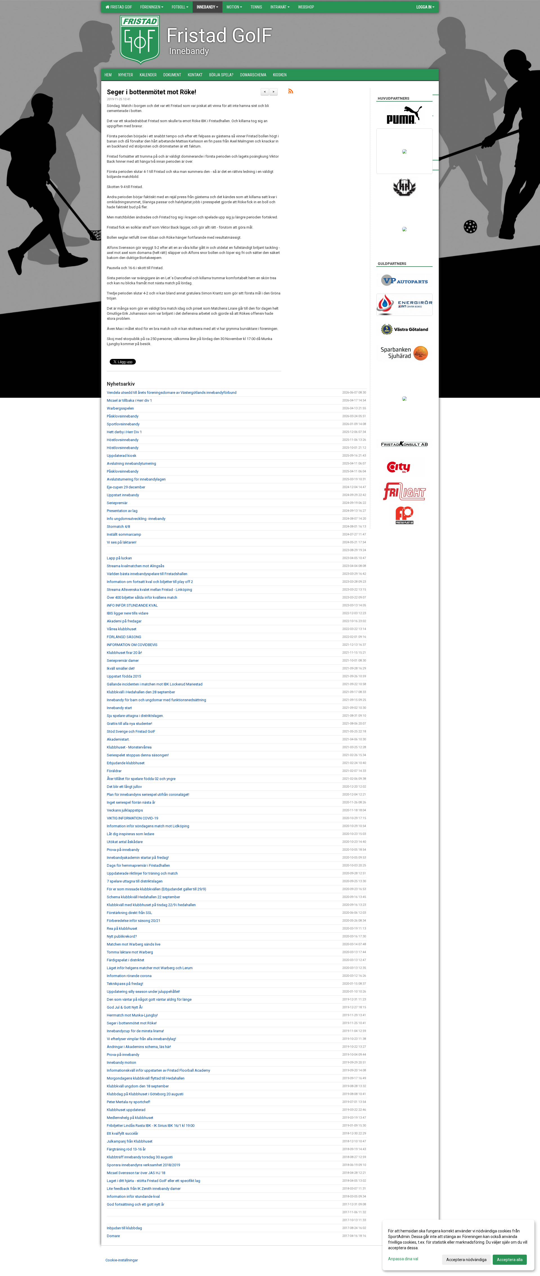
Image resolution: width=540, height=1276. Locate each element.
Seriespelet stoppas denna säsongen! (138, 755)
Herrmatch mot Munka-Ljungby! (132, 1015)
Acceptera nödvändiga (466, 1259)
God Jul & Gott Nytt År (125, 1007)
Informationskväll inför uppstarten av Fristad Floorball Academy (158, 1070)
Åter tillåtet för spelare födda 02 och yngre (141, 779)
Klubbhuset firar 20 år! (124, 653)
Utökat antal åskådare (125, 842)
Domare (113, 1236)
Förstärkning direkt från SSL (129, 913)
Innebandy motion (121, 1062)
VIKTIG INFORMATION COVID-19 (132, 818)
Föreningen (150, 7)
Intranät (279, 7)
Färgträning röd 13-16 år (126, 1149)
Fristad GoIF (120, 7)
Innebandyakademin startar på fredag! (138, 857)
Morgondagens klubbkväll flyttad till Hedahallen (145, 1078)
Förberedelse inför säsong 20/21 (133, 921)
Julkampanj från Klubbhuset (129, 1141)
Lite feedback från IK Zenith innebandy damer (144, 1188)
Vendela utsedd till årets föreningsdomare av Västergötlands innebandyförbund (172, 392)
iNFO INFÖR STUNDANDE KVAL (132, 605)
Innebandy (206, 7)
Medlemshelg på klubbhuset (130, 1118)
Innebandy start (119, 708)
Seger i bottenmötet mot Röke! (151, 92)
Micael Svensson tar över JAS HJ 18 (136, 1173)
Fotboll (178, 7)
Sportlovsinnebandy (123, 424)
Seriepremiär (117, 503)
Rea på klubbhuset (122, 928)
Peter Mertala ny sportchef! (128, 1102)
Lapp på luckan (119, 558)
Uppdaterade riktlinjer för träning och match (142, 873)
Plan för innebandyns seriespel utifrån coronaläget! (148, 794)
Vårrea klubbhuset (121, 629)
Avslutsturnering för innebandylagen (136, 479)
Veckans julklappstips (125, 810)
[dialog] (458, 1245)
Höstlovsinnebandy (122, 440)
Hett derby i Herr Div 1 (124, 432)
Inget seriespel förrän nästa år (131, 802)
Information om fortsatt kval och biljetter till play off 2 (150, 582)
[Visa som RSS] (290, 92)
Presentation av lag (122, 511)
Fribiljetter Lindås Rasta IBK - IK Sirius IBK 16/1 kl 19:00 (150, 1125)
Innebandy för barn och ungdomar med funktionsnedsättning (156, 700)
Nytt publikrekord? (122, 936)
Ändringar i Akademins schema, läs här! (139, 1047)
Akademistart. (118, 739)
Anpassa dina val (403, 1259)
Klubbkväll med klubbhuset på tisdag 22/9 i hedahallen (151, 905)
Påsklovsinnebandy (122, 416)
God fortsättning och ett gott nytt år (135, 1204)
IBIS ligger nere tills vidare (127, 613)
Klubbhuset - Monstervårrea (129, 747)
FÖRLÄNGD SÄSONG (124, 637)
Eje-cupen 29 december (126, 487)
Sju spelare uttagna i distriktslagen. (135, 716)
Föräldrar (114, 771)
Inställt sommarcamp (124, 534)
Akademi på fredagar (124, 621)
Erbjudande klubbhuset (126, 763)
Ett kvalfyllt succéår (122, 1133)
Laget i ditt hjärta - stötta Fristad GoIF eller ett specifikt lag (153, 1181)
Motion (233, 7)
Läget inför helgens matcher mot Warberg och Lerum (150, 968)
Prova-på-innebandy (123, 850)
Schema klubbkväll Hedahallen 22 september (143, 897)
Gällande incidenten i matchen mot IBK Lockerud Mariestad (154, 684)
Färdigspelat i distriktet (125, 960)
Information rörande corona (129, 976)
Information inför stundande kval (133, 1196)
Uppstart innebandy (123, 495)
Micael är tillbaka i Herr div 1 (129, 400)
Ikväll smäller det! (121, 668)
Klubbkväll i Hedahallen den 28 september (141, 692)
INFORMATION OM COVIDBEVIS (132, 645)
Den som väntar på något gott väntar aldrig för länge (149, 999)
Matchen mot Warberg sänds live (133, 944)
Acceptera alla (510, 1259)
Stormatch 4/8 (118, 526)
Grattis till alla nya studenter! (129, 723)
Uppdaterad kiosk (121, 455)
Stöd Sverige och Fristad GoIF (131, 731)
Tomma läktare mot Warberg (130, 952)
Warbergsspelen (120, 408)
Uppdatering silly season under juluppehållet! (143, 991)
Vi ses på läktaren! (121, 542)
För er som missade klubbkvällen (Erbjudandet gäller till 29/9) (156, 889)
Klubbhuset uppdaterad (126, 1110)
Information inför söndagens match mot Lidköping (148, 826)
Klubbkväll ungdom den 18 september (138, 1086)
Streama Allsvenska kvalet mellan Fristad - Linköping (149, 589)
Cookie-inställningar (121, 1260)
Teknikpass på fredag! (125, 984)
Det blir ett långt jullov (124, 787)
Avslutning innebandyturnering (131, 463)
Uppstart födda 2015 (124, 676)
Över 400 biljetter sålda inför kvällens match (142, 597)
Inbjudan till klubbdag (124, 1228)
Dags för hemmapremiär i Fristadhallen (138, 865)
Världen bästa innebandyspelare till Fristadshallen (147, 574)
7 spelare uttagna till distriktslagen (135, 881)
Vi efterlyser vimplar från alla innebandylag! (141, 1039)
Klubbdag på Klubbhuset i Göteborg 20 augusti (145, 1094)
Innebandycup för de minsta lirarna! (135, 1031)
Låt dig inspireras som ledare (130, 834)
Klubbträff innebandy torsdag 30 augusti (140, 1157)
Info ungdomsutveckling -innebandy (136, 519)
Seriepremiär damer (123, 660)
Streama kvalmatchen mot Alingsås (135, 566)
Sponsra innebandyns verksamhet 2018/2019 (143, 1165)
